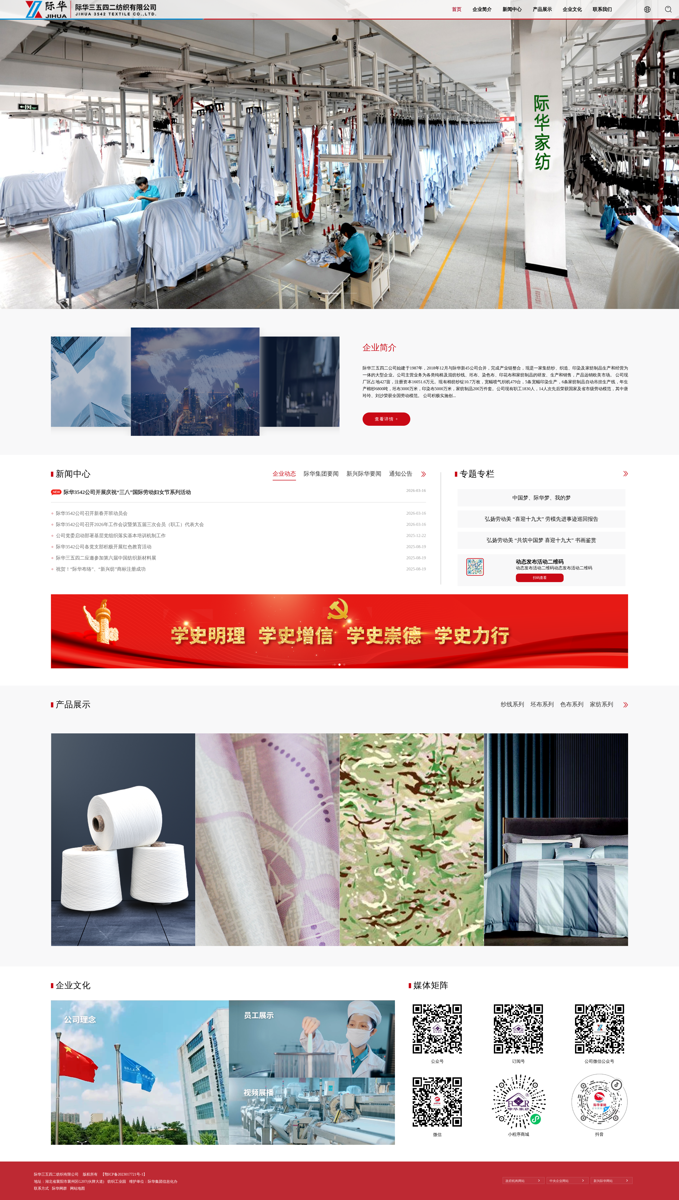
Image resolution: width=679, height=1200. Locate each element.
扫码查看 (540, 578)
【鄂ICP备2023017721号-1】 (124, 1174)
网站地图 (77, 1188)
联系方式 (41, 1188)
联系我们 (602, 9)
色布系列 (572, 704)
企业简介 (482, 9)
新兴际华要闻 (363, 473)
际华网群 (59, 1188)
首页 (457, 9)
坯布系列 (542, 704)
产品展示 (542, 9)
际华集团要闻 (321, 473)
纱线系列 (512, 704)
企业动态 (284, 473)
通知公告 (400, 473)
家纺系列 (601, 704)
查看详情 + (386, 419)
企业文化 (572, 9)
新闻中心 (512, 9)
